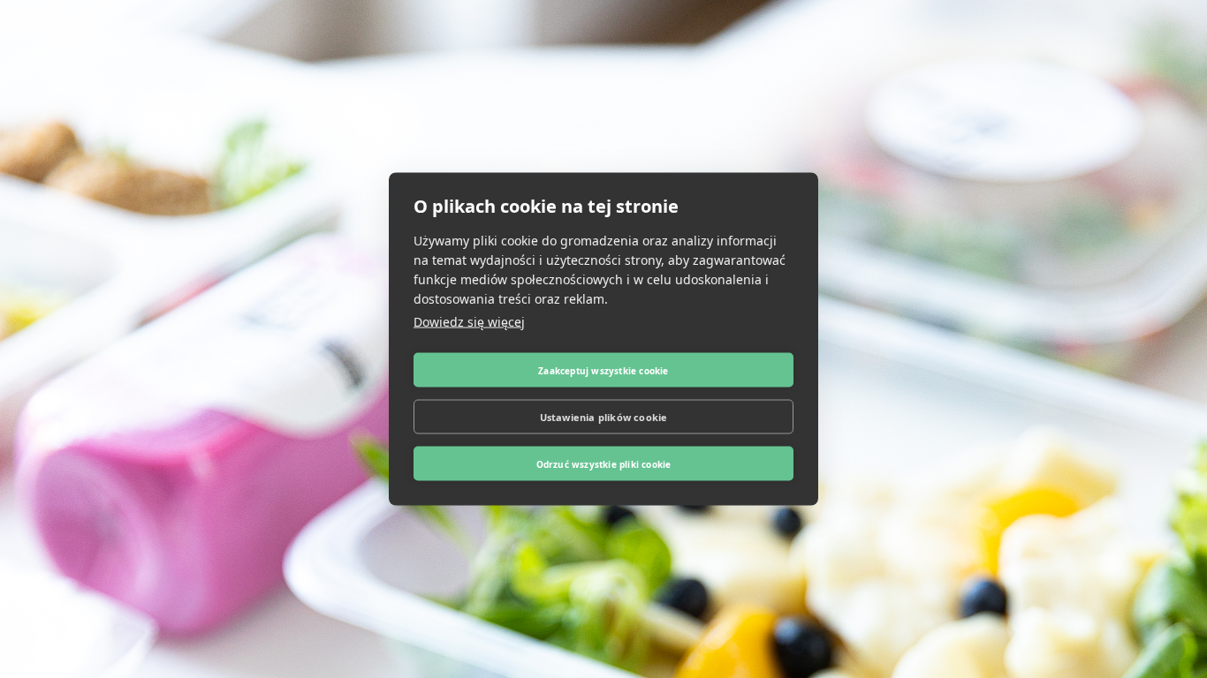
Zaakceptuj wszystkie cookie (603, 370)
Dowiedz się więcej (469, 321)
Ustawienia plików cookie (604, 416)
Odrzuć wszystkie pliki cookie (604, 463)
